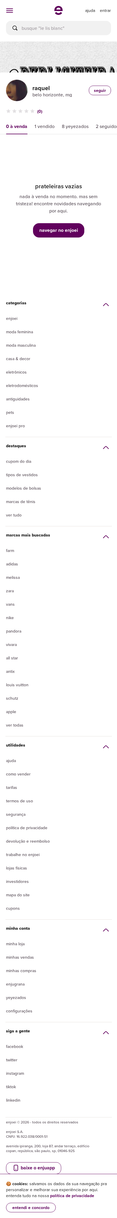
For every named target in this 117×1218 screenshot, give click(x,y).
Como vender (18, 774)
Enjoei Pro (15, 426)
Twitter (11, 1060)
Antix (10, 671)
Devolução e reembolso (28, 841)
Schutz (12, 698)
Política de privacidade (26, 828)
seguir (100, 90)
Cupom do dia (18, 461)
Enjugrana (15, 984)
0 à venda (16, 126)
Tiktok (11, 1087)
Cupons (13, 908)
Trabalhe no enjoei (23, 855)
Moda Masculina (21, 345)
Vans (10, 604)
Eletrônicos (16, 372)
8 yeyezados (75, 126)
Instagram (15, 1073)
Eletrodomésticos (22, 385)
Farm (10, 551)
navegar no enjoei (58, 230)
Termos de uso (19, 801)
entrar (105, 10)
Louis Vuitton (17, 685)
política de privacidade (72, 1196)
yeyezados (16, 997)
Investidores (17, 881)
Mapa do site (18, 895)
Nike (10, 618)
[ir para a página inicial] (58, 13)
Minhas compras (21, 971)
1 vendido (44, 126)
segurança (16, 814)
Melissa (13, 577)
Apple (11, 712)
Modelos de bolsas (23, 488)
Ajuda (11, 761)
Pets (10, 412)
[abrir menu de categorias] (9, 10)
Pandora (13, 631)
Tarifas (11, 787)
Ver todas (14, 725)
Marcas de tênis (20, 502)
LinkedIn (13, 1100)
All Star (12, 658)
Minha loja (15, 944)
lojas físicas (16, 868)
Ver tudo (14, 515)
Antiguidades (18, 399)
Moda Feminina (19, 332)
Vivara (11, 644)
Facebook (14, 1046)
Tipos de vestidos (22, 475)
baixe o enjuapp (37, 1167)
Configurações (19, 1011)
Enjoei (11, 318)
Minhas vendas (20, 957)
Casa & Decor (18, 359)
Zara (10, 591)
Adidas (12, 564)
